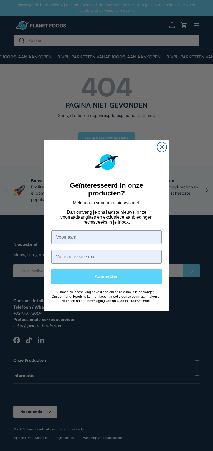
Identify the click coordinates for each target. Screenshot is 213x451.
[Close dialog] (162, 147)
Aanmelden (107, 276)
